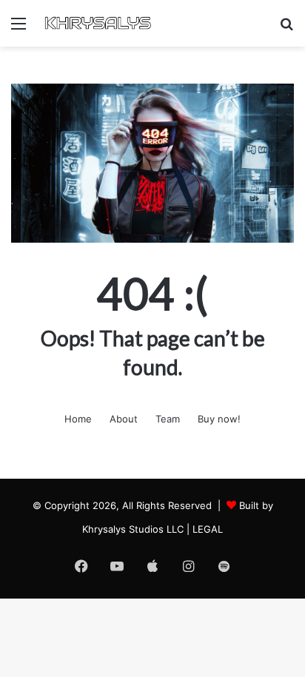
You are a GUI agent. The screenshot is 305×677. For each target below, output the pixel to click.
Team (167, 419)
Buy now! (219, 419)
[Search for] (286, 28)
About (124, 419)
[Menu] (18, 28)
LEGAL (207, 529)
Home (78, 419)
